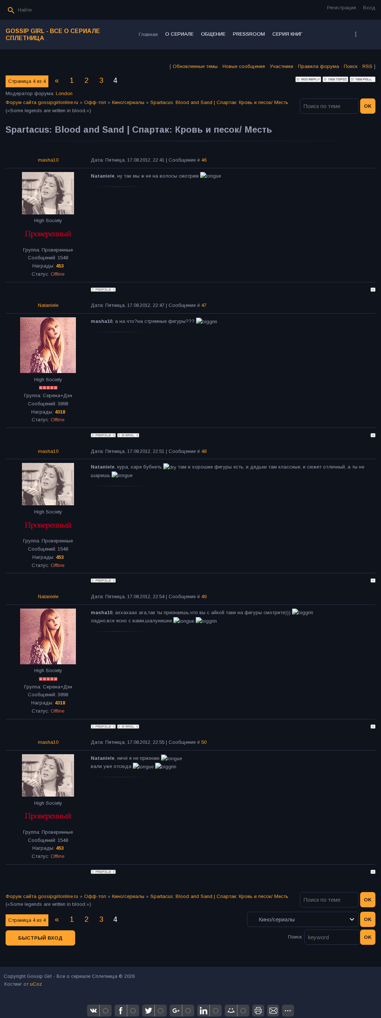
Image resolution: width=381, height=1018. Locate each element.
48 (203, 451)
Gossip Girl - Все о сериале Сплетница (53, 34)
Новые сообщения (243, 66)
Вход (369, 7)
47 (203, 305)
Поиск (351, 66)
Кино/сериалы (128, 102)
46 (203, 160)
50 (203, 742)
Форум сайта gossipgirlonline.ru (42, 102)
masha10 (48, 160)
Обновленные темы (195, 66)
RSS (367, 66)
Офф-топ (95, 102)
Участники (281, 66)
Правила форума (318, 66)
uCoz (36, 984)
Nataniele (48, 305)
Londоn (64, 93)
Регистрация (341, 7)
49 (203, 596)
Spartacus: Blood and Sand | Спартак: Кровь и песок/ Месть (219, 102)
